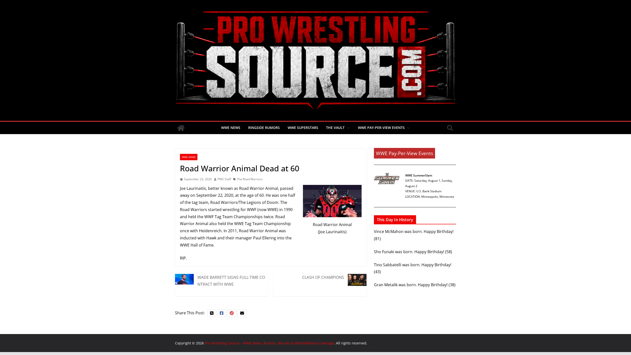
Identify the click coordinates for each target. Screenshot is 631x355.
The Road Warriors (250, 179)
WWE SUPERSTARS (303, 127)
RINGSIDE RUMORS (264, 127)
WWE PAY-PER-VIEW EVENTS (381, 127)
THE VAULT (335, 127)
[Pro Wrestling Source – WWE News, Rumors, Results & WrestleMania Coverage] (181, 128)
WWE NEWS (230, 127)
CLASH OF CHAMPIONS (323, 277)
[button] (347, 128)
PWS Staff (224, 179)
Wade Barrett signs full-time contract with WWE (231, 281)
